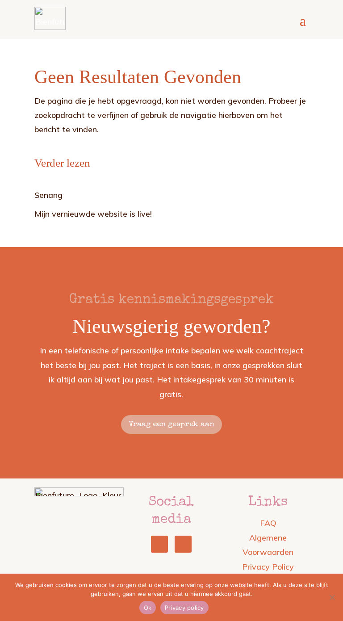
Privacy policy (184, 607)
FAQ (268, 523)
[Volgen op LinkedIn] (159, 544)
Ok (148, 607)
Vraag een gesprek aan (171, 424)
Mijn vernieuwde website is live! (93, 214)
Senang (48, 195)
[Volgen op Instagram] (183, 544)
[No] (331, 597)
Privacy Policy (268, 567)
